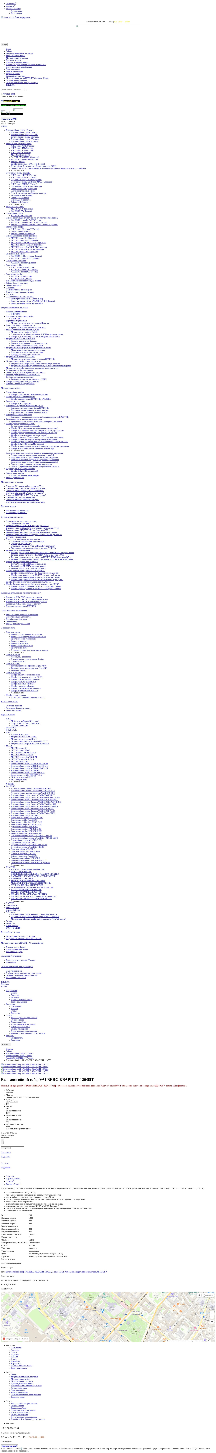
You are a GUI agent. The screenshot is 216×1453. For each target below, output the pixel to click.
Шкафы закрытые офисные (22, 684)
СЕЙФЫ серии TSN (19, 725)
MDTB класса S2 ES (19, 761)
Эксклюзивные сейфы (15, 254)
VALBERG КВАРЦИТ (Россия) (19, 1058)
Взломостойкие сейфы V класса (24, 141)
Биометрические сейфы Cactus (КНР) (27, 299)
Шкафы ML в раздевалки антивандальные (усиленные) (34, 428)
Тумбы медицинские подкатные (20, 377)
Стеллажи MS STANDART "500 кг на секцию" (26, 488)
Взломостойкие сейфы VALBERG (25, 815)
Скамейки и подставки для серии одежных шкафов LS (34, 462)
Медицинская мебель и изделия (19, 53)
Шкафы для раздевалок (16, 695)
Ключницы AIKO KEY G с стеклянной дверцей (26, 602)
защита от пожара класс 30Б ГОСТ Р (91, 1272)
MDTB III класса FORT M (22, 755)
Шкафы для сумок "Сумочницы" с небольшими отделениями (37, 437)
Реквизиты (15, 1013)
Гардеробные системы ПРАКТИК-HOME (24, 939)
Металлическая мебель (15, 56)
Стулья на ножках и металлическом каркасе (29, 650)
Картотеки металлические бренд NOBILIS (29, 412)
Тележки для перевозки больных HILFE (23, 375)
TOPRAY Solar (12, 908)
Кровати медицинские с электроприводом (29, 343)
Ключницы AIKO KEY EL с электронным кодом (27, 599)
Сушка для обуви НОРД (21, 544)
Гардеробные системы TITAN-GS (20, 936)
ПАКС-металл (12, 926)
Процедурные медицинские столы (25, 354)
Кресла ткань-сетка (19, 648)
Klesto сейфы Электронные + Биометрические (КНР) (33, 166)
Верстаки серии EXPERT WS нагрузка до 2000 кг (27, 526)
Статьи (14, 1011)
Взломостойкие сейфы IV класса (25, 139)
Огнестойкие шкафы (15, 392)
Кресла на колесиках (20, 643)
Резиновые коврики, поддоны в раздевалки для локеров (35, 460)
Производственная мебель (17, 62)
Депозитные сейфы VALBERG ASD (26, 822)
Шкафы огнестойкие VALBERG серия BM (29, 394)
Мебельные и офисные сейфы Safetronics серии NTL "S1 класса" (38, 919)
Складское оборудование (16, 80)
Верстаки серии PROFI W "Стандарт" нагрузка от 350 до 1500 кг (34, 535)
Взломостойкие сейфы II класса (24, 135)
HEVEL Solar (11, 730)
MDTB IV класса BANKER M (24, 757)
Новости (14, 1009)
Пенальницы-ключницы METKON (21, 606)
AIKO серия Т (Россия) (21, 153)
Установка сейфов (18, 1022)
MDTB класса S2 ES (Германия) (24, 251)
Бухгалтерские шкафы (15, 401)
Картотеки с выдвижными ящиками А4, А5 (24, 406)
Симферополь (17, 1038)
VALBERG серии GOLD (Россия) (25, 258)
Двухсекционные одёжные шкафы (25, 426)
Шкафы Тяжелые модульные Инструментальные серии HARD (32, 584)
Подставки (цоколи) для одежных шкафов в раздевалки (34, 457)
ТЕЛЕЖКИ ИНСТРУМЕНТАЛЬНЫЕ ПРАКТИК (32, 887)
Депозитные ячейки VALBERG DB (26, 829)
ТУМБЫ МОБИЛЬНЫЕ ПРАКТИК (26, 890)
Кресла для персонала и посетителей (26, 634)
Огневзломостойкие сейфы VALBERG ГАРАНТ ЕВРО (34, 838)
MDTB (9, 746)
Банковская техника (14, 71)
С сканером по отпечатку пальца (20, 296)
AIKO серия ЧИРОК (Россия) (23, 175)
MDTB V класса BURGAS (22, 759)
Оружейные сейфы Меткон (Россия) (26, 180)
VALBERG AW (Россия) (21, 211)
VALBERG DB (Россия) (21, 276)
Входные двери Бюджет (16, 947)
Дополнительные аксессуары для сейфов (23, 281)
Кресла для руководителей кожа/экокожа (28, 636)
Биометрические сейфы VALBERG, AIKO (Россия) (33, 301)
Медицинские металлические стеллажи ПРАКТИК (33, 359)
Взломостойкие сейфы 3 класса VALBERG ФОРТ (32, 809)
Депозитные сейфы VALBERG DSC (26, 824)
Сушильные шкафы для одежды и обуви (23, 539)
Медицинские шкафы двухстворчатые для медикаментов (35, 363)
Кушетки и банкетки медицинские (21, 325)
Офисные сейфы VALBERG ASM (25, 851)
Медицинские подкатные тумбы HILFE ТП (29, 741)
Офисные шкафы (13, 672)
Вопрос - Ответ (13, 1184)
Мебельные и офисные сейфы (19, 144)
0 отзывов (9, 1092)
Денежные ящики (13, 710)
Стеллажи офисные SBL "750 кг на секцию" (25, 493)
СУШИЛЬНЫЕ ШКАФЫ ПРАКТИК (27, 885)
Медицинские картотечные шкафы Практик (30, 323)
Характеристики (13, 1178)
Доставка (15, 995)
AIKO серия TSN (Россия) (22, 150)
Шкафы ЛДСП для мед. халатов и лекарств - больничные (35, 336)
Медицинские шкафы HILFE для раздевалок (30, 743)
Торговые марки (13, 74)
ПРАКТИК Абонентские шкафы (25, 475)
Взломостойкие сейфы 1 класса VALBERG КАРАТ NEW (35, 797)
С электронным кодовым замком (20, 292)
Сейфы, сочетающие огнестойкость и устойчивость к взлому (32, 218)
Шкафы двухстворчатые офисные (25, 675)
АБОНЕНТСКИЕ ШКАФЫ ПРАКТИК (28, 869)
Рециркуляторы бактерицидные (19, 370)
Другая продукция (19, 1388)
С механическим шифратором (19, 290)
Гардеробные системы (15, 76)
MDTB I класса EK (19, 748)
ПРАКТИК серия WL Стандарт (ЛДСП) (28, 697)
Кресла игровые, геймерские (23, 639)
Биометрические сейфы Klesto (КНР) (26, 303)
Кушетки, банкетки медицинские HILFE (28, 327)
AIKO (8, 719)
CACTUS (10, 903)
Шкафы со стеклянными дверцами (26, 688)
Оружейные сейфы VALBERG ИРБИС (27, 847)
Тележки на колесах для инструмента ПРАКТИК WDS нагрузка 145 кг (41, 557)
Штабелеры (11, 962)
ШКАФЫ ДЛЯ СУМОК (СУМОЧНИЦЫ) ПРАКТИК (34, 896)
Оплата (14, 993)
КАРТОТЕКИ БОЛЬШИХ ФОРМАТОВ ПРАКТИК (33, 876)
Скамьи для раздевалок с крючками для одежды (31, 464)
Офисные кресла (13, 632)
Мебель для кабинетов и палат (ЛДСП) (22, 330)
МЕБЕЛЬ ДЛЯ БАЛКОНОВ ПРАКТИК (28, 881)
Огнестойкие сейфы (14, 213)
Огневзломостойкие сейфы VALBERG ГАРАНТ (31, 836)
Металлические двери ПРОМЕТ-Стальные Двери (27, 78)
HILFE (9, 732)
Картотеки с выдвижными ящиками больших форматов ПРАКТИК (39, 417)
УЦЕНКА (10, 85)
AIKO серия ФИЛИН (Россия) (24, 177)
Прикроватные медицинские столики (27, 352)
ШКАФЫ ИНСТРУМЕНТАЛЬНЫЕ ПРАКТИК (31, 899)
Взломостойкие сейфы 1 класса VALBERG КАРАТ (33, 795)
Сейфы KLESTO (13, 910)
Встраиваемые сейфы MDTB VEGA (26, 775)
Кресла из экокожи (19, 641)
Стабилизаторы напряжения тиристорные (24, 973)
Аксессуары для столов (21, 657)
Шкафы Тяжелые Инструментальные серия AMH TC (28, 582)
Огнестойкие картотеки (16, 260)
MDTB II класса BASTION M (23, 752)
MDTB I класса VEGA (20, 750)
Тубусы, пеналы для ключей (18, 624)
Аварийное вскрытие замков (23, 1024)
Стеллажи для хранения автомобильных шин (25, 502)
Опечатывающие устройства (18, 617)
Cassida (9, 921)
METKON (10, 923)
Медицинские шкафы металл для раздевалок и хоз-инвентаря (32, 368)
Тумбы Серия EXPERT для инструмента (28, 568)
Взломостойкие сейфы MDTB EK (25, 770)
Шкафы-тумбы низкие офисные (24, 690)
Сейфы (9, 51)
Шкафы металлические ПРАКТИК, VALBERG (31, 399)
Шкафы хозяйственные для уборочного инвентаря (32, 448)
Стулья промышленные (16, 537)
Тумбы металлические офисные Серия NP (29, 668)
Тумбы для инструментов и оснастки (22, 562)
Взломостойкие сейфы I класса (24, 132)
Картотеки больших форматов (19, 415)
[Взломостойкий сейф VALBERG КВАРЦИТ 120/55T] (24, 1064)
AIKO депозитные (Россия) (22, 267)
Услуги (9, 1015)
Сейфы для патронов (20, 198)
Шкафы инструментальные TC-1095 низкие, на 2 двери (34, 573)
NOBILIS (10, 784)
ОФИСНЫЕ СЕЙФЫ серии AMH (25, 723)
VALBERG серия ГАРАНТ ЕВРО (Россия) (29, 222)
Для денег (10, 294)
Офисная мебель (13, 69)
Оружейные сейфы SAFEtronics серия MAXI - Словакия (35, 917)
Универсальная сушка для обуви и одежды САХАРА (33, 548)
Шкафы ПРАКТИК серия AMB (24, 471)
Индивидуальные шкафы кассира (20, 469)
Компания (10, 1004)
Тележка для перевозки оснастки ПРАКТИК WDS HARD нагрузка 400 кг (42, 553)
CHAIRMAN (11, 905)
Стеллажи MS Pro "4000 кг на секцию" (22, 500)
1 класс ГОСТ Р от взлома (63, 1272)
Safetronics (10, 912)
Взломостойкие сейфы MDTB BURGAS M (29, 768)
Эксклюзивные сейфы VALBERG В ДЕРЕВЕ (30, 863)
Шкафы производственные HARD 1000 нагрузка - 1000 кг (36, 586)
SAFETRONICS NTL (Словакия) (25, 157)
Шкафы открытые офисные (22, 686)
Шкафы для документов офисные (25, 679)
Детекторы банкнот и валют (18, 708)
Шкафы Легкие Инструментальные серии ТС (25, 571)
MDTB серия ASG (19, 779)
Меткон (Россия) (18, 162)
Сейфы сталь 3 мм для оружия (24, 189)
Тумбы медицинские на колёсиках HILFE (29, 379)
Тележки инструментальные (18, 550)
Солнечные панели (14, 971)
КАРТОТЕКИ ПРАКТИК (22, 878)
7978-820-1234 (8, 94)
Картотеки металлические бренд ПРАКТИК (30, 408)
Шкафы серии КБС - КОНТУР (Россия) (28, 164)
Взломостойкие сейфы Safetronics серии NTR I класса (34, 914)
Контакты (10, 1036)
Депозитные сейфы (14, 265)
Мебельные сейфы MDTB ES (23, 777)
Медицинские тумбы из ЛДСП (24, 332)
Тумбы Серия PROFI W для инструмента (28, 566)
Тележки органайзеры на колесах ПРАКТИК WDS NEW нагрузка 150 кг (42, 559)
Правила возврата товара (21, 1000)
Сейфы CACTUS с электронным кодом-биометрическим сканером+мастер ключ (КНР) (48, 168)
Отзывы (10, 1181)
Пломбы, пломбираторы (16, 619)
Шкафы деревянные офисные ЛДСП (26, 677)
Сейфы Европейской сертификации (21, 236)
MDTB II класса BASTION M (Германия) (28, 242)
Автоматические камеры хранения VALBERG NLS (33, 791)
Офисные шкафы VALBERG (23, 854)
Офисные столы (13, 654)
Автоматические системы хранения (26, 1386)
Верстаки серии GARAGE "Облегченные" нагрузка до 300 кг (32, 528)
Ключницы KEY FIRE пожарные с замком (24, 597)
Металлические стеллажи (17, 58)
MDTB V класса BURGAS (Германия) (27, 249)
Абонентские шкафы (15, 473)
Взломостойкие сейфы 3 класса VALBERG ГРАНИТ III (34, 806)
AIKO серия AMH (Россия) (22, 146)
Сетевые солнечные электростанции (21, 975)
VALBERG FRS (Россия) (21, 215)
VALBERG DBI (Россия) (21, 278)
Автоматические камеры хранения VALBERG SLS (33, 793)
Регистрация (16, 13)
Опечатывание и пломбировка (19, 67)
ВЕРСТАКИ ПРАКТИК (21, 872)
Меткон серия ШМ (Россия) (23, 233)
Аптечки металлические (16, 312)
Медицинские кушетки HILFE (24, 739)
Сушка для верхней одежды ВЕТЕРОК (27, 541)
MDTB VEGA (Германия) (22, 209)
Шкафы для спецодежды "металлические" (29, 435)
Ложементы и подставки (21, 195)
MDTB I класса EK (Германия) (24, 238)
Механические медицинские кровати (27, 345)
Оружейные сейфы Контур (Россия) (26, 186)
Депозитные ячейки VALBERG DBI (26, 831)
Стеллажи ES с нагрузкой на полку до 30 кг (24, 486)
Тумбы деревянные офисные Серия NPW (28, 666)
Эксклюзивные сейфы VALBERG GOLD (28, 860)
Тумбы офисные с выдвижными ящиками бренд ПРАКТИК (36, 421)
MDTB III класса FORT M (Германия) (27, 245)
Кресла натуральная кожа (22, 645)
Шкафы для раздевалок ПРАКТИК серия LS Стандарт (34, 433)
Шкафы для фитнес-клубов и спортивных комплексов (34, 439)
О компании (16, 1006)
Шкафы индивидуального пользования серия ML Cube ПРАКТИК (39, 442)
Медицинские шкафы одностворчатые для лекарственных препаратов (41, 366)
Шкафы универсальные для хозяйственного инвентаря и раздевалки (40, 446)
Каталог (8, 124)
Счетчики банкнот (14, 706)
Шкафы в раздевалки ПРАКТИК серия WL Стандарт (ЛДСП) (37, 430)
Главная (9, 1049)
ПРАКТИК (15, 318)
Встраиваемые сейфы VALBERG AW (27, 818)
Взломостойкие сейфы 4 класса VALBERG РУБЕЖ (33, 811)
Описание (10, 1176)
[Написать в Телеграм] (3, 114)
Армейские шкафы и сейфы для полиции (28, 193)
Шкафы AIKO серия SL (21, 403)
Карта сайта (16, 1363)
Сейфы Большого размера (17, 283)
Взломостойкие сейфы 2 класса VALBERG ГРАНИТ (33, 804)
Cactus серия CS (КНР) (20, 231)
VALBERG (11, 786)
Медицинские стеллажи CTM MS (20, 357)
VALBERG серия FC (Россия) (23, 263)
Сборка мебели (17, 1020)
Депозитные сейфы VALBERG (24, 820)
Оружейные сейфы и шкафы (18, 173)
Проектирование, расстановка (24, 1031)
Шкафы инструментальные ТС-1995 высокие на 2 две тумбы (37, 580)
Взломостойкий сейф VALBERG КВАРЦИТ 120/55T (28, 1272)
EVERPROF (11, 728)
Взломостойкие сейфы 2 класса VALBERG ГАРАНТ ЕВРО (36, 802)
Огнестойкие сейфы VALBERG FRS (26, 840)
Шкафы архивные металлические (20, 397)
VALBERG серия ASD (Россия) (24, 269)
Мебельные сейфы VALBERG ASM (26, 833)
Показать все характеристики (18, 1129)
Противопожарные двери (17, 949)
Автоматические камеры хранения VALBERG (31, 788)
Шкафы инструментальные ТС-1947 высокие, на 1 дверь (35, 577)
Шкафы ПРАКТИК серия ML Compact (27, 444)
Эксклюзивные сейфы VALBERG (25, 858)
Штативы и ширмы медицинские (20, 384)
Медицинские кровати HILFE (24, 737)
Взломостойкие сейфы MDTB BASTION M (29, 766)
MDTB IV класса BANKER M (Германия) (29, 247)
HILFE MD (15, 314)
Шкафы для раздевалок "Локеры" (20, 424)
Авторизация (16, 11)
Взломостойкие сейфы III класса (25, 137)
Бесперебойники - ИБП (16, 978)
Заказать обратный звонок (12, 96)
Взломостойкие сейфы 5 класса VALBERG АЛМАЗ (33, 813)
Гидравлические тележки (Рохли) (20, 960)
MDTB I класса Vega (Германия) (24, 240)
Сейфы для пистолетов (21, 200)
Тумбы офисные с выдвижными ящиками (24, 419)
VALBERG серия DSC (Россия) (24, 272)
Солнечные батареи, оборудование (26, 1395)
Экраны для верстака (20, 523)
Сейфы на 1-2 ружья (19, 202)
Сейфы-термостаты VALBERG (24, 856)
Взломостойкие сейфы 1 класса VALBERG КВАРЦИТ (34, 800)
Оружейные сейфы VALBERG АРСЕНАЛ (29, 845)
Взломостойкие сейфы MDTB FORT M (27, 773)
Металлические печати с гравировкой (22, 615)
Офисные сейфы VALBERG (23, 849)
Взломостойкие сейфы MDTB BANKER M (29, 764)
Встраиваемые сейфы (15, 207)
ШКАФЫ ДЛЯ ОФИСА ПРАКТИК (26, 892)
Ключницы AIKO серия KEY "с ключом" (23, 604)
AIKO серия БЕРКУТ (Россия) (24, 184)
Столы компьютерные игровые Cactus (27, 659)
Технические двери (14, 952)
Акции (4, 986)
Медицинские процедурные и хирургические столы (28, 348)
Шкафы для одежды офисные (23, 681)
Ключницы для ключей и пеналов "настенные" (26, 65)
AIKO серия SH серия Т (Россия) (25, 229)
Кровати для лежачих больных (24, 341)
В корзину (6, 1148)
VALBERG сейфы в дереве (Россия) (26, 256)
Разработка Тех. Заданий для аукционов (28, 1033)
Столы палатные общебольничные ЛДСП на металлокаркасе (37, 334)
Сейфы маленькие (14, 285)
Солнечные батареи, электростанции (22, 83)
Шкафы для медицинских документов (22, 381)
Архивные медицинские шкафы (20, 316)
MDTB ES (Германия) (20, 155)
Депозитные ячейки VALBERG (24, 827)
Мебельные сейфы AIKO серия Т (25, 721)
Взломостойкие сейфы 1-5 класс (20, 130)
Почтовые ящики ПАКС (16, 513)
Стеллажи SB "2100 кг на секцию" (21, 497)
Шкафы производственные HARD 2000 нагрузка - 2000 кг (36, 589)
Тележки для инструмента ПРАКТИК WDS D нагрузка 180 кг (37, 555)
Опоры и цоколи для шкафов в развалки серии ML (32, 455)
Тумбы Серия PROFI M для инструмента (28, 564)
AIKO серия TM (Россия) (21, 148)
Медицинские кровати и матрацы (20, 339)
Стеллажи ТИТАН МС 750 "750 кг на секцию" (26, 495)
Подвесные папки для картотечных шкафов (29, 410)
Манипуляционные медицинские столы (28, 350)
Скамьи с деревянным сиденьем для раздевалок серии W (35, 466)
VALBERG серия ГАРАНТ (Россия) (26, 220)
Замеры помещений (19, 1029)
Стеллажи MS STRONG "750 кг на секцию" (25, 491)
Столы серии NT (18, 661)
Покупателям (11, 991)
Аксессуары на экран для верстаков (21, 521)
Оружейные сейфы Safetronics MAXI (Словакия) (31, 182)
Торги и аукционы (19, 1002)
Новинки (5, 984)
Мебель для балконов (15, 478)
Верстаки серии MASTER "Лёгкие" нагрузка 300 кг (28, 530)
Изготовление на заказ (20, 1027)
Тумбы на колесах (18, 670)
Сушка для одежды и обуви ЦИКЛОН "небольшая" (33, 546)
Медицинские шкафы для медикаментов (23, 361)
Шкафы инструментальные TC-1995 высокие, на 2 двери (35, 575)
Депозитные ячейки (14, 274)
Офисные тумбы (13, 663)
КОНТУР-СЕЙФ (13, 928)
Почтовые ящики (13, 60)
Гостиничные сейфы (15, 227)
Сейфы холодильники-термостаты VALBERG (25, 372)
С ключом (10, 287)
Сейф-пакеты (11, 621)
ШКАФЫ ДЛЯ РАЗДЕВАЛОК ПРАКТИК (29, 894)
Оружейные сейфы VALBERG (24, 842)
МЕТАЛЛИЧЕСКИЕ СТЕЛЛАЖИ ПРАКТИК (31, 883)
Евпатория (15, 1040)
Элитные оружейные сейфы (23, 191)
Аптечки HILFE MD (19, 734)
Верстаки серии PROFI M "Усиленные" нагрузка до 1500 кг (31, 532)
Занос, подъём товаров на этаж (24, 1018)
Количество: (6, 1137)
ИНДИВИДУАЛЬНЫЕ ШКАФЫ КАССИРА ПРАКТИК (35, 874)
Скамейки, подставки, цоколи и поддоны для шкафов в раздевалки (34, 453)
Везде (8, 49)
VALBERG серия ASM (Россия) (24, 159)
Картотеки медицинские (16, 321)
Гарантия (15, 997)
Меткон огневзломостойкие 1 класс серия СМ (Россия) (34, 224)
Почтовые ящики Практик (17, 510)
